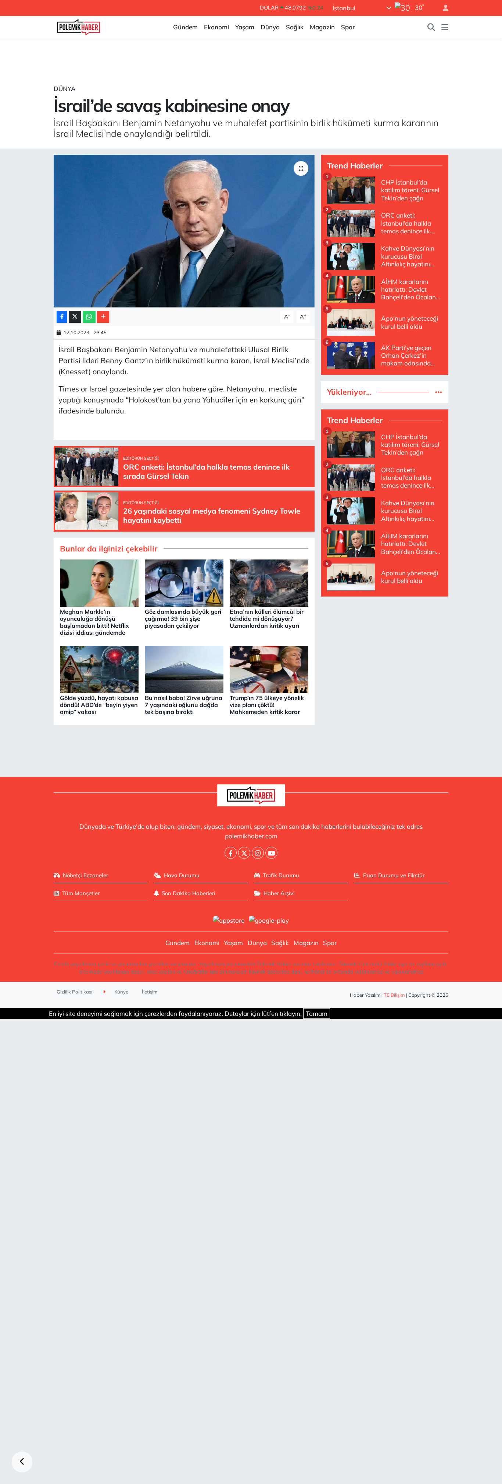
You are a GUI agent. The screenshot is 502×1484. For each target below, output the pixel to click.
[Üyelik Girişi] (442, 8)
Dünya (270, 27)
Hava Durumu (182, 875)
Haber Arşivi (279, 893)
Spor (348, 27)
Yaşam (244, 27)
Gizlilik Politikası (74, 992)
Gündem (185, 27)
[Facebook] (231, 853)
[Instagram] (258, 853)
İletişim (150, 992)
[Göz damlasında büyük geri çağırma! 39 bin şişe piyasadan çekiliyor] (184, 582)
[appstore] (228, 919)
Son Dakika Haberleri (188, 893)
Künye (120, 992)
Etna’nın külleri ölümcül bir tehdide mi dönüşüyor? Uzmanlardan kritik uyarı (267, 618)
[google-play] (269, 919)
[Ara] (431, 27)
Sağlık (295, 27)
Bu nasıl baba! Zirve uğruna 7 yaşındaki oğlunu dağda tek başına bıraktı (183, 704)
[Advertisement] (384, 654)
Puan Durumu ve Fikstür (393, 875)
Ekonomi (216, 27)
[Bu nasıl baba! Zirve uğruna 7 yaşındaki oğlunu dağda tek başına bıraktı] (184, 668)
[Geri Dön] (22, 1462)
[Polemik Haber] (78, 26)
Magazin (322, 27)
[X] (244, 853)
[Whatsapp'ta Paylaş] (89, 317)
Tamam (316, 1013)
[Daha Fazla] (103, 317)
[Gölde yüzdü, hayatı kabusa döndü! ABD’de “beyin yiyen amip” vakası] (99, 668)
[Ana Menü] (444, 27)
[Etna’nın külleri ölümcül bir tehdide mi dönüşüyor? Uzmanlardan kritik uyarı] (269, 582)
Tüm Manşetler (81, 893)
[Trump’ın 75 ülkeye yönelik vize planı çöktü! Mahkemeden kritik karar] (269, 668)
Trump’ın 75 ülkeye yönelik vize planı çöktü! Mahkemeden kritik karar (267, 704)
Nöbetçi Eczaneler (85, 875)
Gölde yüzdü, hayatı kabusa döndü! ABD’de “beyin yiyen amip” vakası (99, 704)
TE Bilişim (394, 995)
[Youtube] (271, 853)
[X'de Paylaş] (75, 317)
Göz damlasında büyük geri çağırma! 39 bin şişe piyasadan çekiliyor (183, 618)
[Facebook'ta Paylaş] (62, 317)
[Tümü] (438, 392)
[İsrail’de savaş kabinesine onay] (184, 231)
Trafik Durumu (281, 875)
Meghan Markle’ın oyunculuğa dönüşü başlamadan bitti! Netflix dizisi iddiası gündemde (94, 622)
